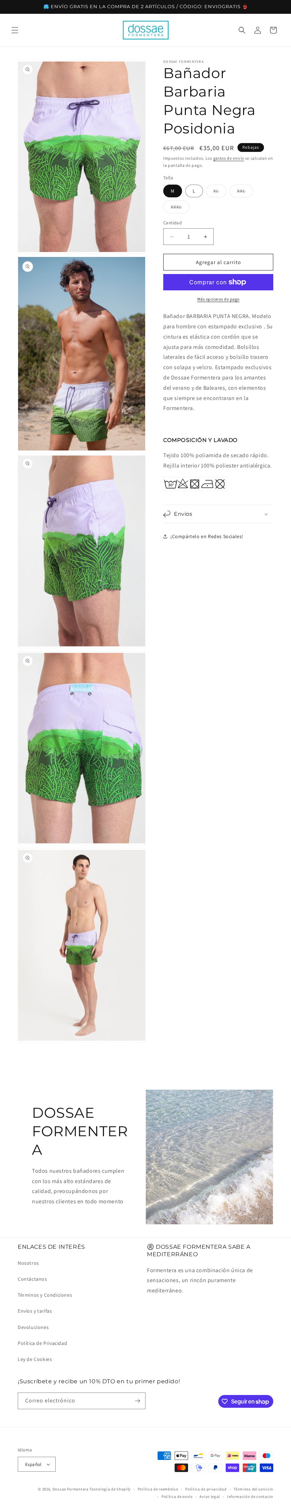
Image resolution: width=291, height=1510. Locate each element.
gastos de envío (229, 158)
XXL (245, 192)
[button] (15, 30)
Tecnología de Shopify (110, 1489)
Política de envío (177, 1496)
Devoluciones (33, 1327)
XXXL (180, 208)
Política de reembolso (158, 1489)
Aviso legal (209, 1496)
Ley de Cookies (35, 1359)
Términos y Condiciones (45, 1295)
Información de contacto (250, 1496)
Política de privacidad (205, 1489)
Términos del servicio (253, 1489)
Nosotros (28, 1263)
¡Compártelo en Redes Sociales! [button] (206, 536)
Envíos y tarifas (35, 1311)
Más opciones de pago (218, 299)
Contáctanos (32, 1279)
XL (219, 192)
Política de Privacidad (42, 1343)
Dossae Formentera (71, 1489)
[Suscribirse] (137, 1401)
